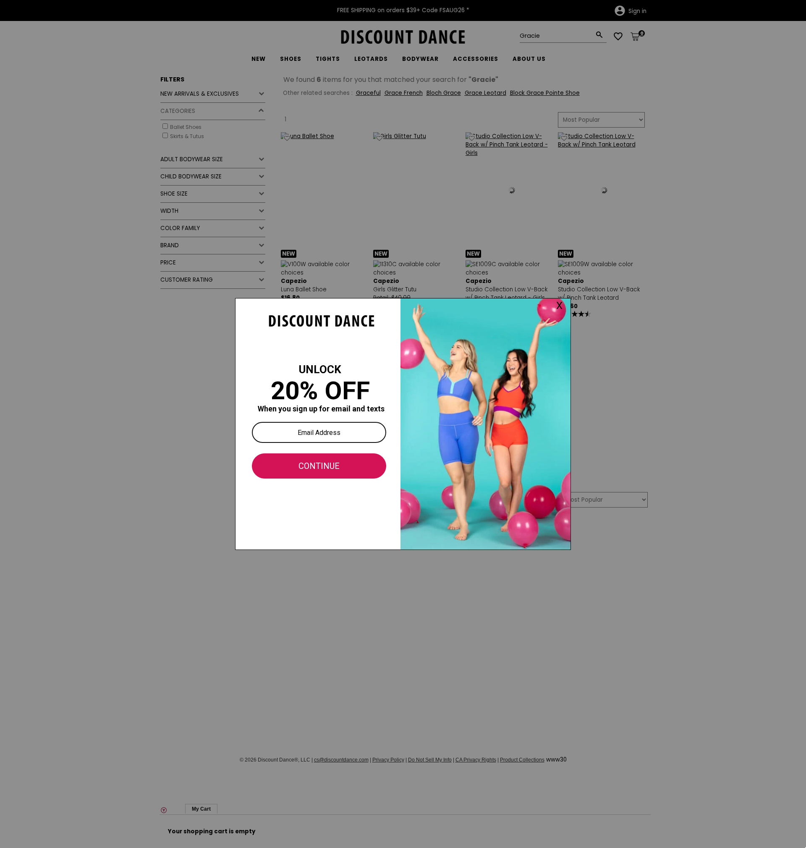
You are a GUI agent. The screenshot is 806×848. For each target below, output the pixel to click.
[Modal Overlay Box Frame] (403, 424)
